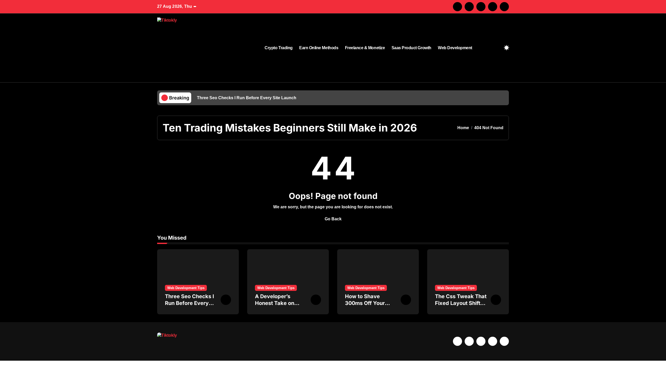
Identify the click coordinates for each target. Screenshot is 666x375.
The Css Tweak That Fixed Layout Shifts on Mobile (460, 303)
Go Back (333, 219)
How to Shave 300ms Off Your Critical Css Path (366, 303)
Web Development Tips (185, 288)
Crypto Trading (278, 48)
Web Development (455, 48)
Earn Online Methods (318, 48)
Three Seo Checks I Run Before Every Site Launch (189, 303)
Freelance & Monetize (365, 48)
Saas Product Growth (411, 48)
